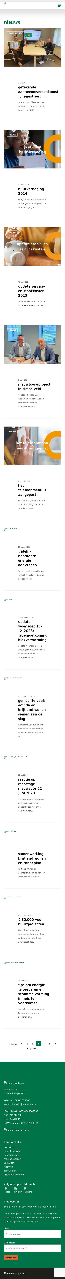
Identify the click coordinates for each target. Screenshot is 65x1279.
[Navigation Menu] (59, 5)
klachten (8, 1166)
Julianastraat (16, 33)
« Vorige (13, 1044)
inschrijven (9, 1147)
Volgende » (32, 1049)
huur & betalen (12, 1151)
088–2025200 (22, 1100)
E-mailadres (10, 1242)
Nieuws (12, 135)
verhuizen (9, 1162)
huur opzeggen (12, 1155)
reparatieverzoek (13, 1158)
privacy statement (14, 1174)
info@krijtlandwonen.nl (24, 1104)
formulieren (10, 1170)
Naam (7, 1228)
